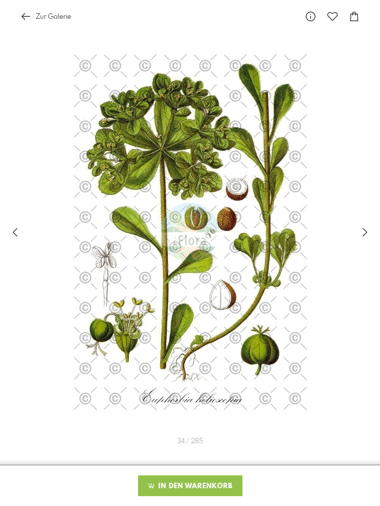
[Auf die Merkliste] (332, 16)
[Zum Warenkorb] (354, 16)
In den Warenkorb (194, 486)
